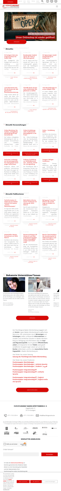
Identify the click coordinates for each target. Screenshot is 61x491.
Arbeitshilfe (12, 224)
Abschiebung (50, 76)
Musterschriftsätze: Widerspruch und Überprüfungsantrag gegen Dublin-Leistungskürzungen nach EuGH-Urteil (30, 238)
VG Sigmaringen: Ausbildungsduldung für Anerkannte (49, 56)
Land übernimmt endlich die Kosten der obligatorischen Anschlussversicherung (11, 89)
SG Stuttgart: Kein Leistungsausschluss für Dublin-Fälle (11, 56)
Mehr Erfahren (32, 390)
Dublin (34, 260)
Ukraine (31, 110)
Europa (12, 76)
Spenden (16, 41)
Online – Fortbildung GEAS (48, 130)
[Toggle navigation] (57, 6)
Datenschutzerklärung (17, 462)
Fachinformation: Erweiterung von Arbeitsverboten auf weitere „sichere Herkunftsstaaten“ (11, 203)
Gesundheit (9, 112)
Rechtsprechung (50, 78)
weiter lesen (10, 149)
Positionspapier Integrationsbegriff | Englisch (28, 377)
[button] (56, 26)
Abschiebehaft (32, 76)
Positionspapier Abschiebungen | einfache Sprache (30, 364)
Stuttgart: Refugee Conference (47, 160)
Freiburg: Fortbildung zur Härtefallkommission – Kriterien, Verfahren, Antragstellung (30, 161)
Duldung (12, 226)
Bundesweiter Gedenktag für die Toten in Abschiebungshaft (30, 56)
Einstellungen (6, 489)
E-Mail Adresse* (8, 449)
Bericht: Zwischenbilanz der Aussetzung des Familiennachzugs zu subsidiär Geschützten (49, 236)
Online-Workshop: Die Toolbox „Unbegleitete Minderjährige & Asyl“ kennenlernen (11, 132)
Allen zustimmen (23, 481)
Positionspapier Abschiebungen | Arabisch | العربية (30, 366)
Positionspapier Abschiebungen (23, 362)
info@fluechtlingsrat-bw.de (47, 415)
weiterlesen (11, 72)
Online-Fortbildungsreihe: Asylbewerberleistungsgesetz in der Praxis (29, 132)
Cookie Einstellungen (50, 481)
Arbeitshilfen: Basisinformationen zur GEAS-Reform (11, 235)
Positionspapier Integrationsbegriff (25, 369)
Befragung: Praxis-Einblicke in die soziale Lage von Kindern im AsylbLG (49, 202)
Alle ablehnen (36, 481)
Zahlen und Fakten (53, 109)
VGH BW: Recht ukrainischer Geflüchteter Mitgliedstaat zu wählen (30, 88)
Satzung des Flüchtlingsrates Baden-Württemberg (29, 356)
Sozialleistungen (50, 224)
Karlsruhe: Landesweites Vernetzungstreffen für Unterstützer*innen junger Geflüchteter (11, 161)
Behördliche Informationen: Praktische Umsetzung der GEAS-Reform (30, 202)
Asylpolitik (30, 78)
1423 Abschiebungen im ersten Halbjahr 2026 (49, 88)
